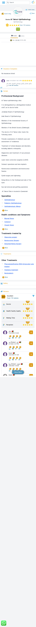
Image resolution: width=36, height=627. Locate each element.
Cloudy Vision (9, 225)
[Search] (17, 2)
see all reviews (13, 85)
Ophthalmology (9, 199)
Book (18, 29)
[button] (18, 2)
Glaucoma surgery (10, 237)
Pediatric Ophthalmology (13, 203)
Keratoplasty (8, 273)
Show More (18, 372)
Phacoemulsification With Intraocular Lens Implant (19, 265)
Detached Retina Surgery (12, 243)
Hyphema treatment (11, 269)
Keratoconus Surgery (11, 240)
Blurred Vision (9, 218)
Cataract (7, 221)
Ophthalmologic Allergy (12, 206)
